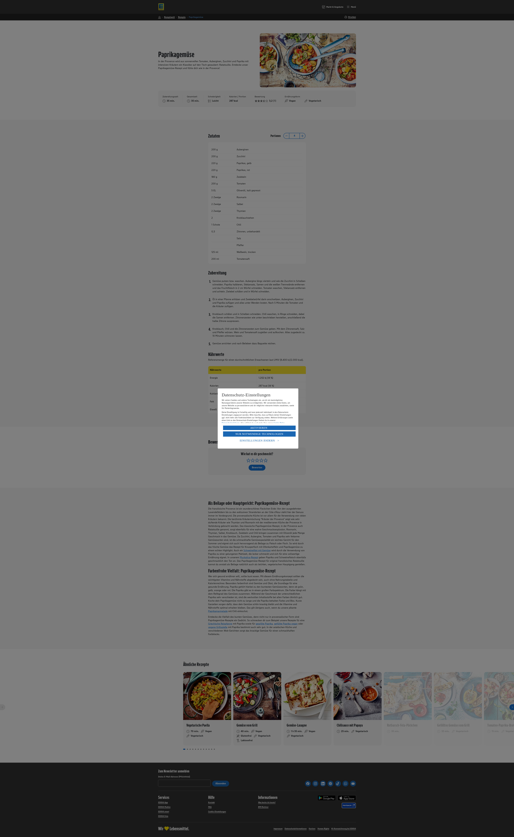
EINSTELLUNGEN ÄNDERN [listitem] (257, 440)
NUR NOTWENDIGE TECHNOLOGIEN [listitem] (259, 433)
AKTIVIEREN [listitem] (258, 427)
